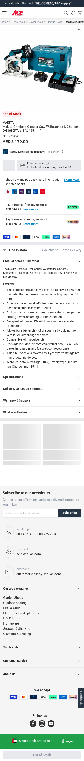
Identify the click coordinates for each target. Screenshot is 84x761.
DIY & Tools (18, 22)
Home (4, 22)
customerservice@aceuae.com (38, 574)
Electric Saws (54, 22)
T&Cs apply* (57, 3)
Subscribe (69, 513)
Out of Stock (42, 755)
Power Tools (36, 22)
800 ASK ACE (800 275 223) (36, 534)
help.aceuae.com (28, 554)
